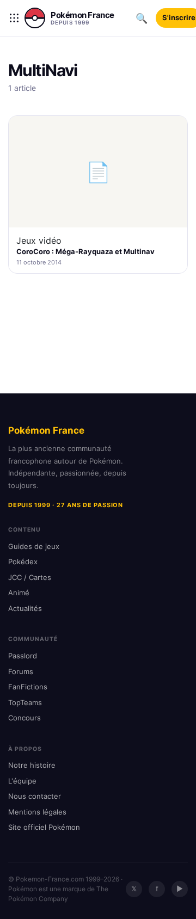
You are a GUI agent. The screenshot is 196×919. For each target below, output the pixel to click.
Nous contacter (34, 796)
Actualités (25, 608)
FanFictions (27, 686)
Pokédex (23, 561)
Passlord (22, 655)
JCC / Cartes (29, 577)
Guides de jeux (33, 546)
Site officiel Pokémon (44, 827)
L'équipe (22, 780)
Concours (24, 717)
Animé (18, 592)
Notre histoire (32, 765)
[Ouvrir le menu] (14, 18)
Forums (20, 671)
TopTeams (25, 702)
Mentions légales (37, 811)
